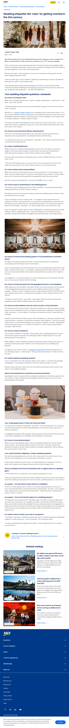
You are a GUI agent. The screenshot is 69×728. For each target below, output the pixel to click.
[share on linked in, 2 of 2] (62, 53)
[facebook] (5, 709)
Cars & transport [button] (9, 646)
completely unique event (36, 350)
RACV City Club (36, 87)
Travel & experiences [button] (10, 658)
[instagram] (10, 709)
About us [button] (6, 670)
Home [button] (5, 652)
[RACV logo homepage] (5, 2)
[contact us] (59, 2)
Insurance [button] (6, 640)
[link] (8, 634)
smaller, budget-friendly (22, 112)
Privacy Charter (10, 725)
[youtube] (20, 709)
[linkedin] (15, 709)
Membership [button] (7, 664)
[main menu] (64, 2)
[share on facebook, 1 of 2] (58, 53)
